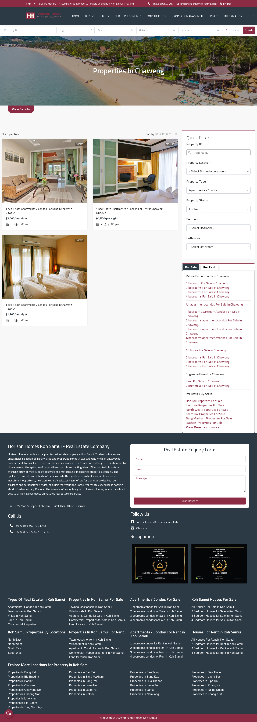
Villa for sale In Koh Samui (85, 611)
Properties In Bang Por (83, 681)
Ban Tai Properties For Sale (204, 400)
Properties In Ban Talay (144, 672)
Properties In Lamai (142, 689)
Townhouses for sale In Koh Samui (90, 606)
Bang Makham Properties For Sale (209, 418)
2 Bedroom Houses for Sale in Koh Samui (217, 611)
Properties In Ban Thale (206, 672)
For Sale (191, 267)
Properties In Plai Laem (22, 702)
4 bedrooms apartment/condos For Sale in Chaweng (214, 339)
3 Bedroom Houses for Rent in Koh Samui (217, 648)
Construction (156, 16)
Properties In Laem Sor (205, 676)
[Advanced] (226, 30)
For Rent (79, 144)
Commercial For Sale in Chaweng (208, 385)
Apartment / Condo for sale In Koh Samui (94, 615)
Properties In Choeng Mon (24, 694)
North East (14, 639)
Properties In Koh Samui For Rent (96, 632)
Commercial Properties (22, 624)
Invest (214, 16)
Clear (236, 30)
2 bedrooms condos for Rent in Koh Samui (156, 647)
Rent (102, 16)
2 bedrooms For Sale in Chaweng (208, 287)
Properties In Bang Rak (22, 672)
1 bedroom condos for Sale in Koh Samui (155, 606)
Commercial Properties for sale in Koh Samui (97, 620)
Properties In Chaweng (22, 685)
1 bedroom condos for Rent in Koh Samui (155, 643)
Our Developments (128, 16)
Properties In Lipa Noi (204, 681)
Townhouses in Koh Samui (24, 611)
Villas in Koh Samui (20, 615)
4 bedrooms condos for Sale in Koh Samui (156, 620)
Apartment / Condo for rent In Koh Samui (94, 648)
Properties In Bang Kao (144, 676)
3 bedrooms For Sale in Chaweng (208, 292)
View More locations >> (202, 427)
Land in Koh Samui (20, 620)
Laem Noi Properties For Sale (205, 414)
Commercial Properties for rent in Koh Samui (96, 652)
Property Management (188, 16)
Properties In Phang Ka (205, 685)
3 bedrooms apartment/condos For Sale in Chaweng (214, 331)
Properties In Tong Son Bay (25, 707)
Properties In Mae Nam (22, 698)
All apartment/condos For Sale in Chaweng (214, 304)
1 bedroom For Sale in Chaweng (207, 283)
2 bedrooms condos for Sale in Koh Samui (156, 611)
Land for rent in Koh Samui (85, 657)
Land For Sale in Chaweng (203, 381)
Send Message (189, 501)
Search (249, 30)
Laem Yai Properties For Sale (205, 405)
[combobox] (76, 30)
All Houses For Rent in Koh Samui (212, 639)
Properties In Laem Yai (83, 689)
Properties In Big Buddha (23, 676)
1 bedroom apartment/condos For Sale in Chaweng (213, 313)
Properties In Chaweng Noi (24, 689)
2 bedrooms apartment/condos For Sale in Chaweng (214, 322)
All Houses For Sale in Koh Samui (212, 606)
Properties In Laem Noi (83, 685)
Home (76, 16)
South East (15, 648)
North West (15, 644)
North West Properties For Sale (207, 409)
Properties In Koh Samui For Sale (96, 599)
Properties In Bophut (20, 681)
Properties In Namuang (144, 694)
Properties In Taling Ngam (207, 689)
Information (233, 16)
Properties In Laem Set (144, 685)
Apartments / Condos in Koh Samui (29, 606)
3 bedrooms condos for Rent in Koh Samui (156, 652)
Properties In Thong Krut (206, 694)
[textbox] (218, 171)
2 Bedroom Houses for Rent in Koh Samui (217, 644)
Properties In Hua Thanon (146, 681)
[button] (21, 109)
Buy (87, 16)
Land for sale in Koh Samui (86, 624)
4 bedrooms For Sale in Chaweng (208, 296)
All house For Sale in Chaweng (206, 350)
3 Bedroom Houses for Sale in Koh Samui (217, 615)
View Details (21, 109)
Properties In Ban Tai (82, 672)
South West (15, 652)
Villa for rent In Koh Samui (85, 644)
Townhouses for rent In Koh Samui (90, 639)
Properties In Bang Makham (86, 676)
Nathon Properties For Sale (204, 422)
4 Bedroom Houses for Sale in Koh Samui (217, 620)
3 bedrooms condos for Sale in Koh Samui (156, 615)
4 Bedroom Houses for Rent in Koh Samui (217, 652)
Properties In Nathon (82, 694)
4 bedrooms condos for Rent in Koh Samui (156, 656)
